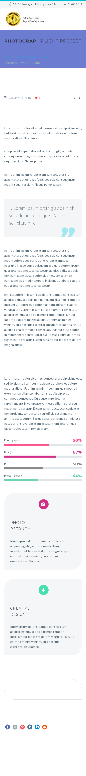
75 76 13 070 (74, 4)
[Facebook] (7, 727)
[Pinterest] (22, 727)
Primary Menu (78, 19)
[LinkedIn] (37, 727)
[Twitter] (15, 727)
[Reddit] (44, 727)
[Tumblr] (29, 727)
